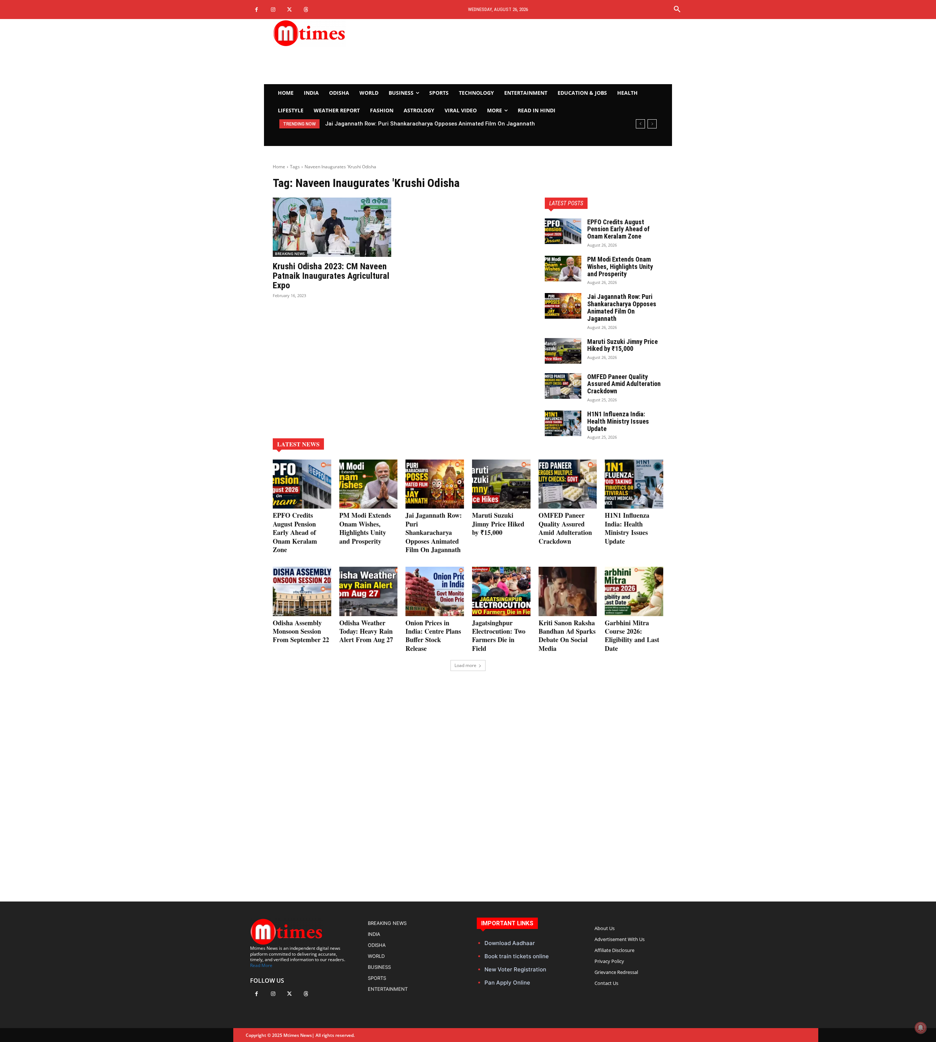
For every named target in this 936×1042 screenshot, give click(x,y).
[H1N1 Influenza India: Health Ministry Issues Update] (563, 423)
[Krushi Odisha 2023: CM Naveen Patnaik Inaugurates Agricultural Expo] (332, 227)
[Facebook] (256, 9)
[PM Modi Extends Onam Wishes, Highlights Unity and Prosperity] (563, 268)
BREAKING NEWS (290, 253)
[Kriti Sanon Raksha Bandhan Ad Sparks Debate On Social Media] (568, 591)
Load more (465, 665)
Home (279, 167)
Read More (261, 965)
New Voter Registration (515, 969)
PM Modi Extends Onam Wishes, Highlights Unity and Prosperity (620, 266)
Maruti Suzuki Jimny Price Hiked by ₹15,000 (387, 123)
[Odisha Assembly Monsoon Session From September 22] (302, 591)
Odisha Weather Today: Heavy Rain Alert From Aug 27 (366, 631)
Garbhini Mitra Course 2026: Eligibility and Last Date (632, 635)
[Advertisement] (536, 51)
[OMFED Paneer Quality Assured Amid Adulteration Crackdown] (563, 386)
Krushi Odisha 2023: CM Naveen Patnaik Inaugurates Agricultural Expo (331, 276)
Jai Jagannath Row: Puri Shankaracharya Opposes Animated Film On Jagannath (621, 307)
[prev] (640, 123)
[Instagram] (273, 9)
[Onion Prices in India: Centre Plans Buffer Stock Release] (434, 591)
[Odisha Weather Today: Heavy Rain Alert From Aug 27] (368, 591)
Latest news (298, 444)
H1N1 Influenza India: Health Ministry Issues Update (618, 421)
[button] (677, 9)
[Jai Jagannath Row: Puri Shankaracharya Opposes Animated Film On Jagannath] (563, 306)
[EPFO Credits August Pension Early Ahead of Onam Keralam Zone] (563, 231)
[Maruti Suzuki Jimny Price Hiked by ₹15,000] (563, 351)
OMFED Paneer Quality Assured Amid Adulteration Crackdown (624, 384)
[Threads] (305, 9)
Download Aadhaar (509, 943)
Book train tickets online (516, 956)
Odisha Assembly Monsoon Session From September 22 (301, 631)
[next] (652, 123)
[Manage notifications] (920, 1028)
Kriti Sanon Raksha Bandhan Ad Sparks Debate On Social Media (567, 635)
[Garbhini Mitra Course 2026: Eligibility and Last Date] (634, 591)
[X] (289, 9)
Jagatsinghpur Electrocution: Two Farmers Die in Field (498, 635)
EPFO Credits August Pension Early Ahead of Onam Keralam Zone (618, 229)
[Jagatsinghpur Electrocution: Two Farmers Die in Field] (501, 591)
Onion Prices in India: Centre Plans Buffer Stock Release (433, 635)
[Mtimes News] (332, 33)
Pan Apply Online (507, 982)
